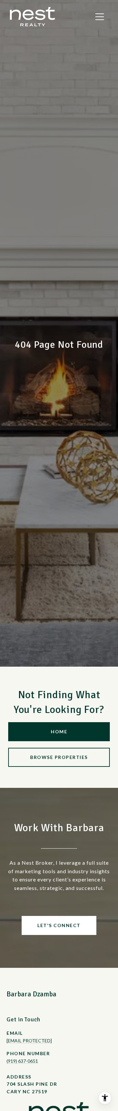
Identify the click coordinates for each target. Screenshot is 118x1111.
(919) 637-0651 (22, 1061)
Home (59, 731)
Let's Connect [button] (59, 925)
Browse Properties (59, 757)
